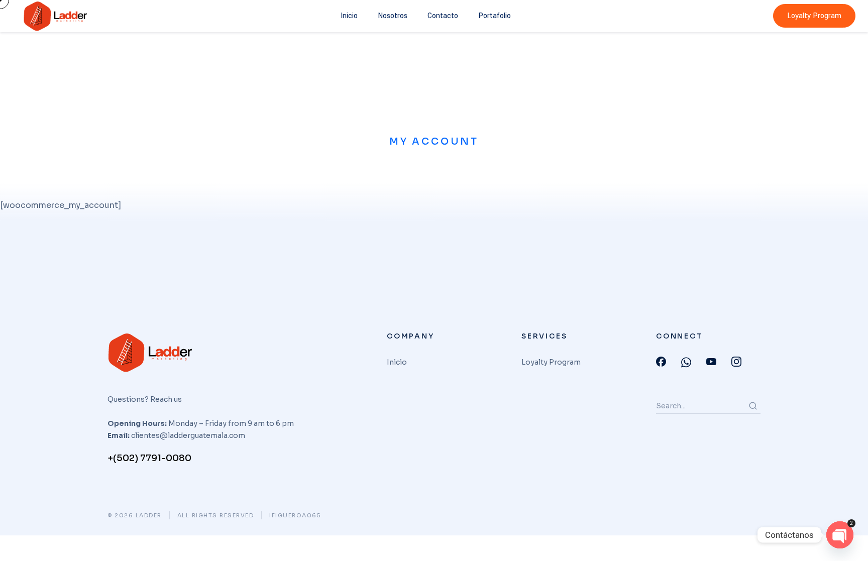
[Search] (753, 405)
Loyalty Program (814, 16)
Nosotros (392, 16)
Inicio (349, 16)
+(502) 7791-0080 (149, 458)
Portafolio (494, 16)
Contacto (442, 16)
